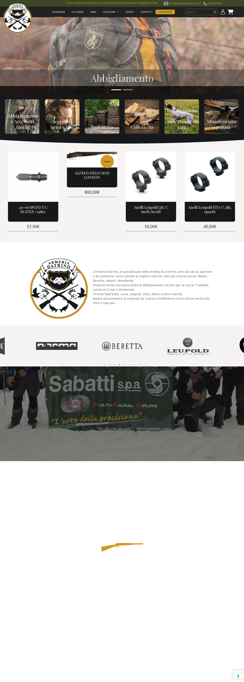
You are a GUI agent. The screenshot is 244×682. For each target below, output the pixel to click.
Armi (93, 11)
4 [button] (114, 364)
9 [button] (139, 364)
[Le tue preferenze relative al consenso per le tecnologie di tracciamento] (238, 676)
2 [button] (128, 90)
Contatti (146, 11)
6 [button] (124, 364)
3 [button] (109, 364)
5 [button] (119, 364)
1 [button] (116, 90)
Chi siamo (78, 11)
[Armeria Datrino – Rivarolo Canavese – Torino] (17, 18)
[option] (122, 55)
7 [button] (129, 364)
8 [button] (134, 364)
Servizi (129, 11)
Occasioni (165, 11)
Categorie (109, 11)
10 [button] (144, 364)
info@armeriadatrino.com (185, 3)
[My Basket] (230, 12)
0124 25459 (215, 3)
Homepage (58, 11)
